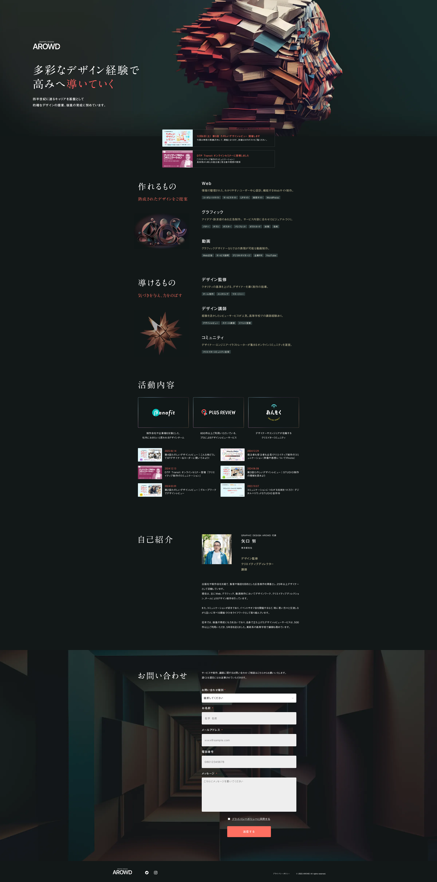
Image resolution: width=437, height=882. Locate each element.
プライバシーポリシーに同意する (251, 818)
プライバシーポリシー (281, 873)
